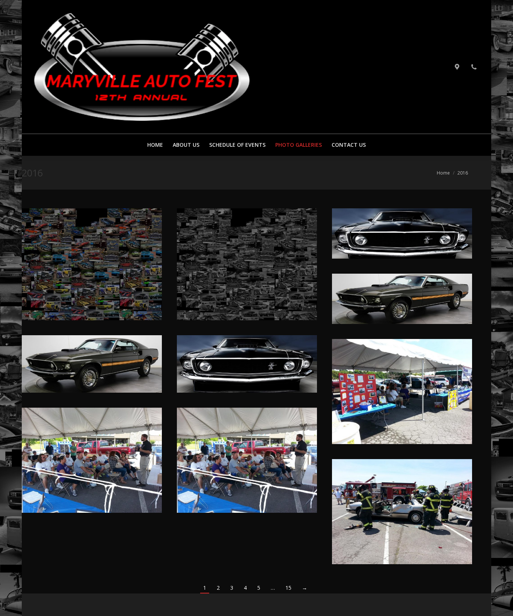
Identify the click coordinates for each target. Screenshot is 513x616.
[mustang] (402, 299)
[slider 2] (92, 364)
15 (288, 587)
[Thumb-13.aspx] (92, 460)
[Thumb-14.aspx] (402, 391)
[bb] (92, 264)
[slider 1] (247, 364)
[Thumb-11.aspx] (402, 511)
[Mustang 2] (402, 233)
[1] (247, 264)
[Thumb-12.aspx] (247, 460)
